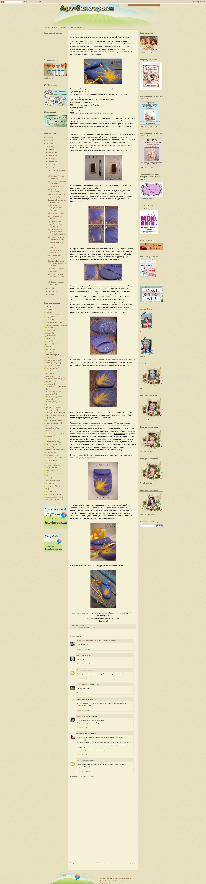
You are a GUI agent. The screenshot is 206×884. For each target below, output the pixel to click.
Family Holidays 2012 (52, 499)
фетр (47, 489)
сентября (52, 159)
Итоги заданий (50, 368)
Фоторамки (49, 491)
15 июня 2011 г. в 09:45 (83, 649)
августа (51, 162)
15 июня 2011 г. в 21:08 (83, 710)
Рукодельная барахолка (77, 27)
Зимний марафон (51, 355)
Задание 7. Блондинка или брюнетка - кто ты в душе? (57, 263)
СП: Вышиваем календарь (54, 473)
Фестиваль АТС (51, 486)
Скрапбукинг (49, 455)
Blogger (128, 878)
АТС (46, 307)
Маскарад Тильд (51, 402)
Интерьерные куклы (52, 365)
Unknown (80, 760)
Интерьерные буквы (52, 360)
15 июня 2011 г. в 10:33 (83, 678)
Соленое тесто (50, 470)
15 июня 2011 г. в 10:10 (83, 664)
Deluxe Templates (122, 881)
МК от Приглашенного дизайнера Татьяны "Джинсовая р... (56, 276)
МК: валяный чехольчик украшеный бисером (99, 37)
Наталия (79, 670)
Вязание (48, 333)
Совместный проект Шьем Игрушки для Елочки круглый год (54, 465)
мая (50, 288)
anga (78, 655)
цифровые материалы (53, 497)
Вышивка (48, 330)
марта (51, 294)
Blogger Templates (105, 881)
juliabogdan (80, 716)
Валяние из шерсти (52, 322)
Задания (48, 349)
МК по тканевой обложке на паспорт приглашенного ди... (57, 184)
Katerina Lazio (81, 684)
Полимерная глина (52, 439)
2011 (48, 147)
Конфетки (48, 381)
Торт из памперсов (52, 481)
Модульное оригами (52, 407)
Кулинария (49, 384)
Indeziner (108, 883)
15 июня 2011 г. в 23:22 (83, 754)
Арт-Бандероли (114, 878)
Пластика (48, 436)
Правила (63, 27)
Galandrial (80, 733)
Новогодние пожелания (53, 413)
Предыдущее (131, 863)
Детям (47, 341)
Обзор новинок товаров (53, 420)
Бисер (47, 312)
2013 (48, 140)
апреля (51, 291)
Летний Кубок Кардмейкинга (55, 387)
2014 (48, 137)
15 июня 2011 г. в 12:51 (83, 693)
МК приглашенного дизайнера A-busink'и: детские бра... (56, 224)
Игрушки (48, 357)
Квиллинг (48, 373)
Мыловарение (50, 410)
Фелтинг (48, 483)
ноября (51, 152)
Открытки (48, 431)
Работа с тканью (51, 444)
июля (50, 165)
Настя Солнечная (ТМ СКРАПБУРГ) (90, 640)
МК (46, 404)
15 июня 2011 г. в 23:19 (83, 727)
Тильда (48, 478)
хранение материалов (53, 494)
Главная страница (51, 27)
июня (50, 168)
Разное (48, 447)
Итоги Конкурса (51, 371)
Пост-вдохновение (52, 442)
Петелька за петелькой (53, 433)
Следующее (74, 863)
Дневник (48, 344)
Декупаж (48, 338)
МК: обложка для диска (56, 213)
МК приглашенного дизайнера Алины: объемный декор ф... (56, 232)
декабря (51, 149)
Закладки (48, 352)
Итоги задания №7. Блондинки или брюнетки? (55, 207)
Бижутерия (49, 309)
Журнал (48, 346)
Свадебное (49, 452)
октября (51, 155)
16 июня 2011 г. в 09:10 (83, 771)
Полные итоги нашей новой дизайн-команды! (55, 245)
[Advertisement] (88, 845)
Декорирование (50, 336)
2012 (48, 143)
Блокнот (48, 320)
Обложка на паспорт (52, 423)
